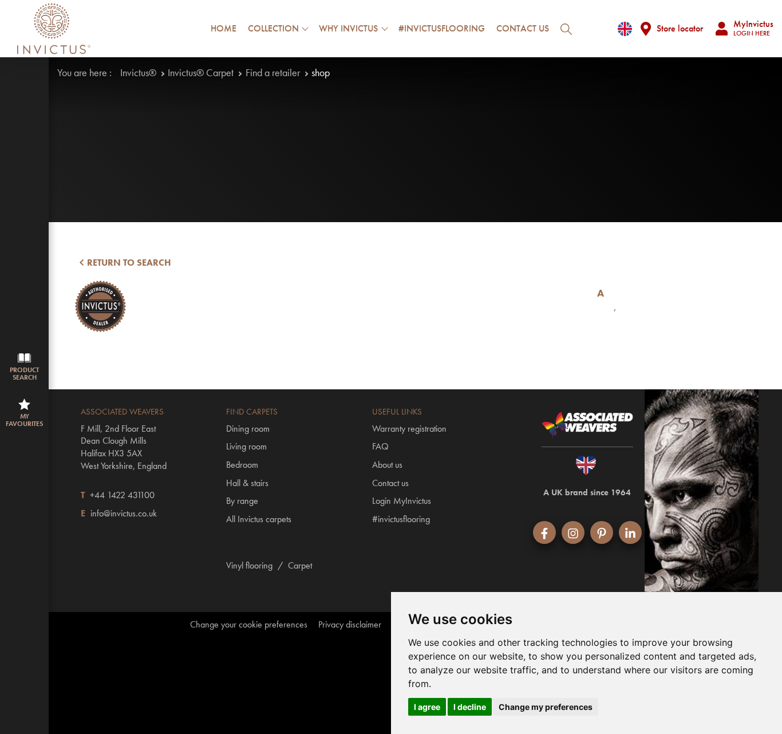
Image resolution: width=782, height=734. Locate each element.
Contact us (522, 28)
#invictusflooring (441, 28)
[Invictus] (53, 28)
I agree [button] (427, 707)
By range (242, 501)
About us (387, 465)
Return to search (128, 262)
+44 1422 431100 (122, 495)
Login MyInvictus (401, 501)
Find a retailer (273, 72)
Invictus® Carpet (201, 72)
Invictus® (138, 72)
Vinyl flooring (249, 565)
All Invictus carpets (258, 519)
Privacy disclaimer (349, 624)
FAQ (380, 446)
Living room (246, 446)
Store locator (680, 28)
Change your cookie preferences (248, 624)
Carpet (300, 565)
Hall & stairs (247, 483)
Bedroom (242, 465)
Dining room (248, 429)
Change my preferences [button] (546, 707)
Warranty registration (409, 429)
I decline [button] (469, 707)
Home (223, 28)
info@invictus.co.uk (123, 513)
